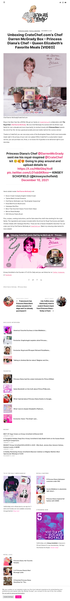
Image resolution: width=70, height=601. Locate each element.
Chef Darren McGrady (18, 125)
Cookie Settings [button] (8, 597)
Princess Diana (23, 30)
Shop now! (16, 511)
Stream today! (54, 547)
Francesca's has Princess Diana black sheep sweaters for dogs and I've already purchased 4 (19, 305)
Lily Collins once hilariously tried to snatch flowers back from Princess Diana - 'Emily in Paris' (51, 305)
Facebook (8, 275)
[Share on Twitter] (33, 280)
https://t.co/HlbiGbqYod (35, 168)
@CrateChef (54, 157)
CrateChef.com (44, 122)
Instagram (61, 272)
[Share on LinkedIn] (41, 280)
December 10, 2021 (35, 180)
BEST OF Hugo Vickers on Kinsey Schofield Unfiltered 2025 (23, 434)
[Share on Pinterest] (37, 280)
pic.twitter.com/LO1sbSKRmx (28, 172)
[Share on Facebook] (29, 280)
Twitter (55, 272)
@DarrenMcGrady (51, 153)
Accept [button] (18, 597)
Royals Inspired (34, 30)
